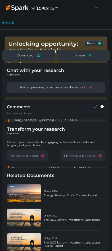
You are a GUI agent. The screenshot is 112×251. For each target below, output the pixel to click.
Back (9, 23)
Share (80, 55)
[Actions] (97, 8)
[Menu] (106, 8)
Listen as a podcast (79, 156)
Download (25, 55)
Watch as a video (24, 156)
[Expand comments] (95, 106)
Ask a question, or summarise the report (52, 87)
